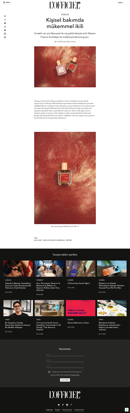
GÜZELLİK (65, 14)
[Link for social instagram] (67, 405)
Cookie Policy (79, 410)
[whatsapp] (4, 34)
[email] (4, 16)
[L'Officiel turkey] (65, 5)
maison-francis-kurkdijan (54, 240)
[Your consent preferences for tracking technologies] (126, 409)
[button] (93, 180)
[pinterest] (4, 23)
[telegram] (4, 37)
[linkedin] (4, 27)
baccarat (38, 240)
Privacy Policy (75, 375)
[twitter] (4, 30)
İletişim (57, 410)
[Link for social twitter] (59, 405)
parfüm (69, 240)
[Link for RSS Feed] (71, 405)
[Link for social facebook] (63, 405)
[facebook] (4, 20)
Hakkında (49, 410)
